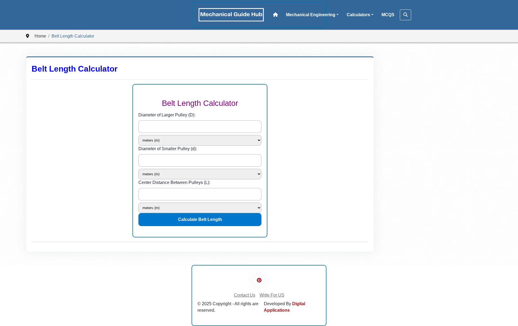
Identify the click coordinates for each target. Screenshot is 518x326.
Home (40, 36)
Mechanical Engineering (310, 14)
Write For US (272, 295)
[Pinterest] (259, 280)
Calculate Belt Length (200, 219)
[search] (405, 14)
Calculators (358, 14)
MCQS (387, 14)
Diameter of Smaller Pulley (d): (167, 148)
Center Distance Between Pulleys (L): (174, 182)
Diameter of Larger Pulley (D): (166, 115)
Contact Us (244, 295)
